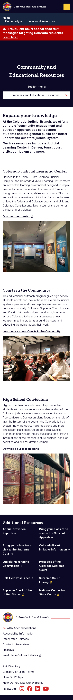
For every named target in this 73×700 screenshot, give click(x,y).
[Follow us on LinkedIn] (37, 689)
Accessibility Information (18, 633)
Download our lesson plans (21, 448)
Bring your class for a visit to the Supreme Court (17, 549)
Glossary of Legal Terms (18, 671)
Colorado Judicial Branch (30, 6)
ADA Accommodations (21, 628)
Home (7, 17)
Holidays (8, 650)
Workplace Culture (20, 655)
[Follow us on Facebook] (29, 689)
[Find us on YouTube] (46, 689)
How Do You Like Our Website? (23, 682)
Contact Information (16, 644)
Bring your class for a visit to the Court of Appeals (53, 533)
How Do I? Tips (13, 677)
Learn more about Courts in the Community (31, 331)
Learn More (10, 37)
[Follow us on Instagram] (22, 689)
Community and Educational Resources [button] (34, 95)
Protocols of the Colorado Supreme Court (51, 566)
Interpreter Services (16, 639)
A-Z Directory (11, 666)
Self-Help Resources (16, 578)
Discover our (16, 216)
